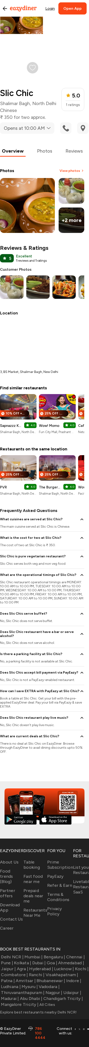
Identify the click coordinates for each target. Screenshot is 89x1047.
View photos (70, 171)
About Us (9, 862)
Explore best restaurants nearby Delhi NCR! (38, 1012)
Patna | (8, 980)
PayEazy (55, 876)
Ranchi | (36, 974)
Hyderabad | (41, 968)
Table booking (31, 864)
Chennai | (75, 957)
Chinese (8, 110)
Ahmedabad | (71, 962)
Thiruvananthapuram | (22, 992)
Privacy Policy (54, 911)
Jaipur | (8, 968)
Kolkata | (22, 962)
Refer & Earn (59, 885)
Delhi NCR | (12, 957)
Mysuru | (30, 986)
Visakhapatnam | (62, 974)
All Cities (46, 1004)
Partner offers (7, 893)
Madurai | (10, 998)
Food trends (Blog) (6, 876)
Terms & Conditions (58, 897)
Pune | (7, 962)
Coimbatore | (14, 974)
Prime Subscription (60, 864)
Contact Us (11, 919)
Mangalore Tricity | (19, 1004)
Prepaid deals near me (33, 896)
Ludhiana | (11, 986)
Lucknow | (64, 968)
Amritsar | (26, 980)
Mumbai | (33, 957)
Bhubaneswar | (51, 980)
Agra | (22, 968)
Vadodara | (49, 986)
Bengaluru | (54, 957)
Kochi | (82, 968)
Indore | (73, 980)
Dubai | (39, 962)
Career (7, 928)
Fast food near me (33, 879)
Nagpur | (54, 992)
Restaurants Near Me (35, 912)
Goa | (52, 962)
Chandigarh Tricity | (63, 998)
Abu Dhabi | (31, 998)
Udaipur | (72, 992)
